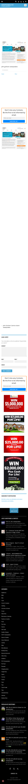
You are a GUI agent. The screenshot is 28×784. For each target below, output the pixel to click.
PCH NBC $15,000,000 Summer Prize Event (16, 738)
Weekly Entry (4, 698)
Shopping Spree (4, 669)
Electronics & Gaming (6, 616)
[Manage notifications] (3, 781)
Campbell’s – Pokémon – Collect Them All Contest (15, 574)
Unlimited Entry (4, 692)
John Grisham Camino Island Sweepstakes (10, 326)
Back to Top (14, 511)
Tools (2, 682)
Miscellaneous (4, 648)
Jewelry (3, 642)
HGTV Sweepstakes (6, 634)
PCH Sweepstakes (5, 661)
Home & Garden (5, 637)
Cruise (2, 611)
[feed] (23, 1)
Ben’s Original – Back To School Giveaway (15, 544)
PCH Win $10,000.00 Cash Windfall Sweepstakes (15, 728)
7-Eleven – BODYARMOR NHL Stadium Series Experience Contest (16, 554)
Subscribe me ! (14, 121)
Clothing (3, 605)
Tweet (2, 73)
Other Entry (4, 655)
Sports (2, 674)
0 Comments (5, 70)
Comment (3, 346)
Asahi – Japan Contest (12, 564)
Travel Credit (4, 687)
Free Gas (3, 624)
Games (3, 626)
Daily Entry (3, 613)
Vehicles (3, 695)
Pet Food (3, 663)
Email (15, 359)
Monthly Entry (4, 650)
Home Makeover (5, 640)
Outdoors (3, 658)
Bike (2, 597)
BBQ (2, 595)
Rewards (3, 666)
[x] (21, 1)
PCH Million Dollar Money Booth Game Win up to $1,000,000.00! (15, 719)
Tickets (3, 679)
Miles (2, 645)
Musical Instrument (5, 653)
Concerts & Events (5, 608)
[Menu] (2, 2)
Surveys (3, 677)
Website (3, 365)
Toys (2, 684)
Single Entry (4, 671)
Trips (2, 690)
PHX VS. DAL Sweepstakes (13, 521)
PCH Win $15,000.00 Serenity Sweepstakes (14, 759)
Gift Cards (3, 629)
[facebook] (19, 1)
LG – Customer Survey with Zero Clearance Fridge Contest (15, 531)
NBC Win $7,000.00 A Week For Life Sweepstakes (16, 708)
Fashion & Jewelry (5, 619)
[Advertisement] (14, 24)
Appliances (3, 592)
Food (2, 621)
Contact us (14, 773)
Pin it (16, 73)
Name (2, 359)
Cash (2, 600)
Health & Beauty (5, 632)
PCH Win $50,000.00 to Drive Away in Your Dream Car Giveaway (15, 751)
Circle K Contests (5, 603)
